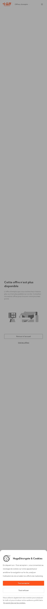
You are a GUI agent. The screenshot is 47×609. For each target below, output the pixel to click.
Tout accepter (23, 583)
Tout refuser (23, 590)
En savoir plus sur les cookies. (14, 603)
